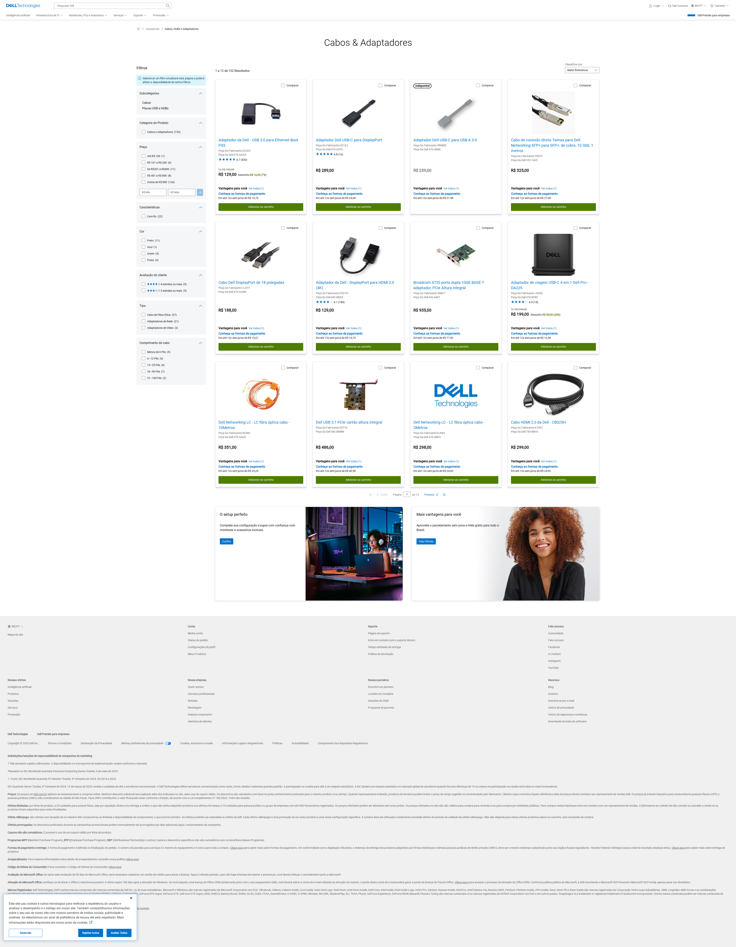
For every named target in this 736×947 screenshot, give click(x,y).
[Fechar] (131, 898)
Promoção (14, 714)
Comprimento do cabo (155, 343)
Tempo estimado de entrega (384, 647)
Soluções (13, 700)
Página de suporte (379, 633)
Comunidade (555, 633)
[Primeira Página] (370, 495)
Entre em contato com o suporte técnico (391, 640)
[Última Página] (444, 495)
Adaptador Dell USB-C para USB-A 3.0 (445, 140)
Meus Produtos (197, 654)
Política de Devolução (380, 654)
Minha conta (195, 633)
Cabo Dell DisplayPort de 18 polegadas (251, 282)
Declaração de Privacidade (96, 743)
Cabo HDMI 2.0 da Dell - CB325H (538, 422)
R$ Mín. (146, 192)
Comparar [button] (293, 85)
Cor (142, 231)
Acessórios (152, 28)
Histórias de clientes (200, 721)
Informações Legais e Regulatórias (242, 743)
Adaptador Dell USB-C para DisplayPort (349, 140)
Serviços (13, 707)
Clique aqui (236, 847)
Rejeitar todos (90, 932)
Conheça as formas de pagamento (242, 194)
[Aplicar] (200, 192)
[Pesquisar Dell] (168, 6)
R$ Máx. (175, 192)
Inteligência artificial (19, 686)
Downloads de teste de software (567, 721)
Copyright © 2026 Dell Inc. (23, 743)
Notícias (193, 700)
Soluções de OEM (378, 700)
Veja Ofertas (426, 541)
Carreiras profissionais (201, 693)
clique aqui (132, 859)
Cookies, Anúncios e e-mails (196, 743)
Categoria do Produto (154, 123)
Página (397, 494)
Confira (226, 541)
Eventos (553, 693)
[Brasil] (138, 28)
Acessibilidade (300, 743)
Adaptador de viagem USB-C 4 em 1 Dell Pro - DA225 (549, 285)
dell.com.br (40, 794)
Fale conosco (556, 640)
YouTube (553, 667)
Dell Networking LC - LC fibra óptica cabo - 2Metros (449, 425)
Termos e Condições (59, 743)
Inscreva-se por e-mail (561, 700)
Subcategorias (149, 93)
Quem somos (196, 686)
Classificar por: (574, 64)
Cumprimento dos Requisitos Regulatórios (343, 743)
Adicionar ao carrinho (261, 206)
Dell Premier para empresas (713, 15)
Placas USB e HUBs (155, 108)
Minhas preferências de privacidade (142, 743)
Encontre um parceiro (380, 686)
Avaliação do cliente (153, 275)
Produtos (13, 693)
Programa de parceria (381, 707)
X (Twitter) (554, 654)
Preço (143, 147)
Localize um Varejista (380, 693)
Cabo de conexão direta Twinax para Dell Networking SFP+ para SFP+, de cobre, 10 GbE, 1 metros (552, 145)
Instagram (554, 660)
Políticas (277, 743)
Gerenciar (25, 932)
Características (150, 207)
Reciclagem (194, 707)
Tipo (143, 306)
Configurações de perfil (201, 647)
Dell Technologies (18, 734)
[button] (656, 5)
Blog (551, 686)
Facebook (554, 647)
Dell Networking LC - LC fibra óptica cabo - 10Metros (254, 425)
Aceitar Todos (119, 932)
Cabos (146, 103)
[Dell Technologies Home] (23, 5)
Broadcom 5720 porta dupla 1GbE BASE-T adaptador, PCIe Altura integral (448, 285)
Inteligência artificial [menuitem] (18, 15)
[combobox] (112, 6)
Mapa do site (15, 634)
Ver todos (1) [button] (256, 188)
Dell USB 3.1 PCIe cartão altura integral (349, 422)
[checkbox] (161, 132)
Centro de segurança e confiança (567, 714)
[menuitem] (49, 15)
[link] (677, 5)
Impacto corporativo (200, 714)
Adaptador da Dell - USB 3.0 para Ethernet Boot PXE (258, 143)
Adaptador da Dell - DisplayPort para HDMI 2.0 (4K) (355, 285)
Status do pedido (198, 640)
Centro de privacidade (561, 707)
